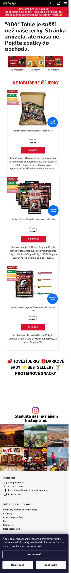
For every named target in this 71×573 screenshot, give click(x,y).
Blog (5, 521)
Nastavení (34, 554)
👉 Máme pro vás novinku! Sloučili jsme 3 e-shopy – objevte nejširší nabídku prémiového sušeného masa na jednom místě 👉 (33, 12)
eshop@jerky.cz (16, 482)
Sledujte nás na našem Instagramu (36, 418)
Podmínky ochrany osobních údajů (20, 509)
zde (40, 546)
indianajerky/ (14, 494)
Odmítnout (17, 565)
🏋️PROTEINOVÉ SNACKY (38, 370)
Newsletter (8, 525)
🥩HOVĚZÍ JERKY (23, 361)
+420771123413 (15, 486)
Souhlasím (50, 565)
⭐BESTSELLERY (38, 367)
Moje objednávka (11, 529)
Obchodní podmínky (13, 517)
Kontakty (7, 513)
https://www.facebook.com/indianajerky (28, 490)
